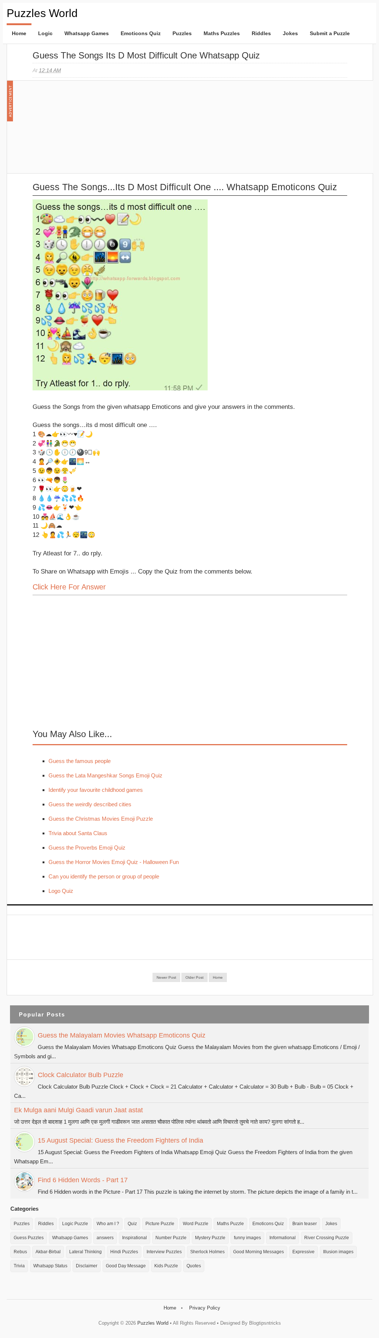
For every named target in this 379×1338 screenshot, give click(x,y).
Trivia (19, 1265)
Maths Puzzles (222, 33)
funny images (247, 1237)
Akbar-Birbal (48, 1251)
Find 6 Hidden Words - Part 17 (83, 1180)
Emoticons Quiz (141, 33)
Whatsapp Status (50, 1265)
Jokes (290, 33)
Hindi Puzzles (124, 1251)
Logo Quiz (60, 891)
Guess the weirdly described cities (89, 804)
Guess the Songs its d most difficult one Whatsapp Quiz (146, 55)
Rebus (20, 1251)
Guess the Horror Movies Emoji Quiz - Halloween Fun (113, 862)
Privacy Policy (204, 1308)
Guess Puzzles (29, 1237)
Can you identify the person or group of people (103, 876)
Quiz (132, 1223)
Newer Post (166, 977)
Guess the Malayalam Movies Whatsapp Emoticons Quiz (121, 1035)
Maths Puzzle (230, 1223)
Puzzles (182, 33)
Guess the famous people (79, 761)
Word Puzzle (195, 1223)
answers (105, 1237)
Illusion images (338, 1251)
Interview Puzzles (164, 1251)
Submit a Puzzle (330, 33)
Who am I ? (108, 1223)
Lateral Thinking (85, 1251)
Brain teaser (304, 1223)
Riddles (261, 33)
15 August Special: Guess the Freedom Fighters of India (120, 1140)
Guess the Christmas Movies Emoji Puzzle (100, 819)
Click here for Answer (69, 587)
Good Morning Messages (258, 1251)
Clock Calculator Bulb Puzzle (80, 1075)
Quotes (194, 1265)
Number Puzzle (171, 1237)
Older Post (194, 977)
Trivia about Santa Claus (77, 833)
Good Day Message (126, 1265)
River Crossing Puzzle (326, 1237)
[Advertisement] (88, 130)
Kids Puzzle (166, 1265)
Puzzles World (42, 13)
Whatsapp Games (86, 33)
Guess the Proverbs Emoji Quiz (86, 847)
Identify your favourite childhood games (95, 790)
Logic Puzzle (75, 1223)
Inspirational (134, 1237)
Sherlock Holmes (207, 1251)
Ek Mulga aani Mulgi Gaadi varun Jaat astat (78, 1110)
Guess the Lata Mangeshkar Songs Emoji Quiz (105, 775)
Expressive (303, 1251)
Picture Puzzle (159, 1223)
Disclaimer (86, 1265)
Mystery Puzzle (210, 1237)
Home (19, 33)
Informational (282, 1237)
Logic (45, 33)
